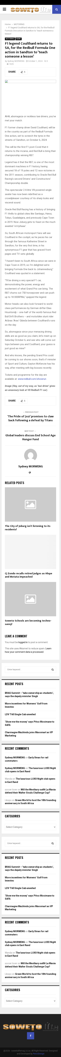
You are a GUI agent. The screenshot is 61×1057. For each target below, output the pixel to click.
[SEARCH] (52, 669)
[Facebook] (30, 1035)
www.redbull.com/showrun (32, 378)
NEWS (18, 39)
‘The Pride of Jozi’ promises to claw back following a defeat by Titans (30, 418)
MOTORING (10, 39)
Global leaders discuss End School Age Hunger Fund (30, 437)
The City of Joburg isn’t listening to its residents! (27, 528)
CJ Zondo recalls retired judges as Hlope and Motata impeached (28, 575)
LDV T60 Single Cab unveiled (20, 714)
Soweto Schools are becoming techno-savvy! (28, 622)
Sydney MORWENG (15, 61)
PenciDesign (38, 1054)
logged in (23, 642)
